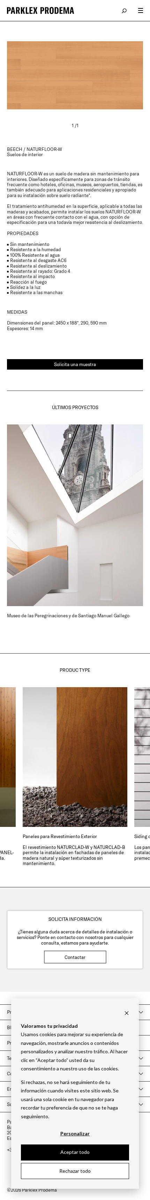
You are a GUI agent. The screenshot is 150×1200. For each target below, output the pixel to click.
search (124, 10)
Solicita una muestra (75, 364)
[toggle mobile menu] (140, 10)
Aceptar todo (75, 1152)
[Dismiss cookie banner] (126, 1012)
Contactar (75, 957)
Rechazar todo (75, 1171)
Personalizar (75, 1133)
